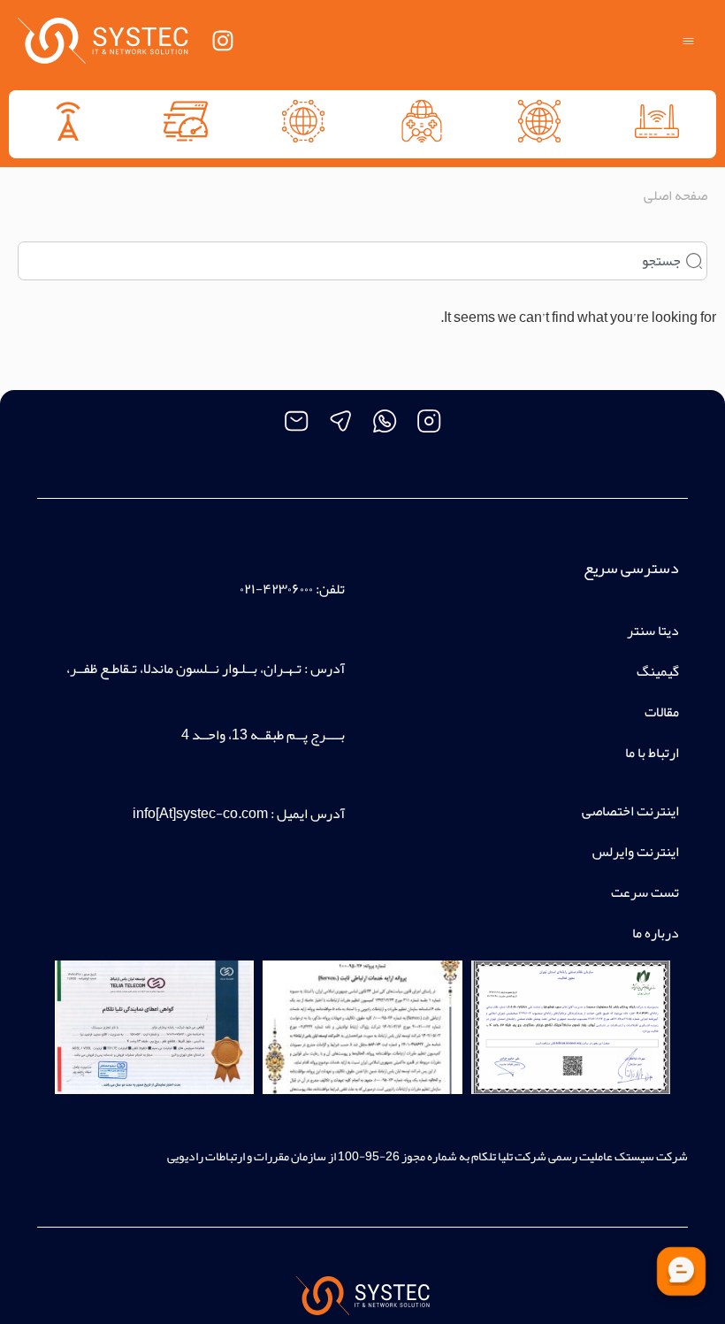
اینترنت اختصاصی (630, 811)
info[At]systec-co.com (200, 814)
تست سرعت (645, 892)
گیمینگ (658, 671)
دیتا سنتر (653, 630)
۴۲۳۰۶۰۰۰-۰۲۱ (276, 589)
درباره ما (655, 933)
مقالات (662, 712)
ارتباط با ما (652, 753)
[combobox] (362, 260)
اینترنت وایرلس (635, 852)
